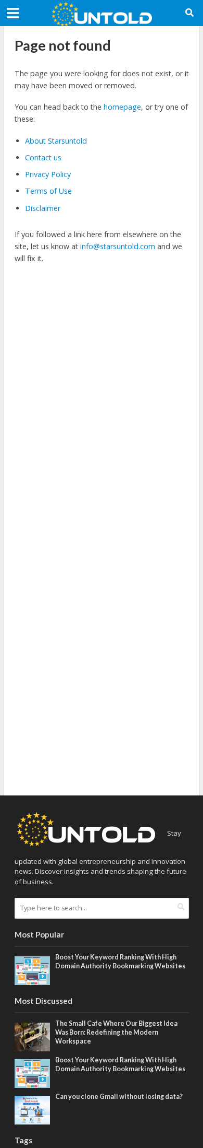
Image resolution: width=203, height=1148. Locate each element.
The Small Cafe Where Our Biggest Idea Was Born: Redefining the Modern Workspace (116, 1032)
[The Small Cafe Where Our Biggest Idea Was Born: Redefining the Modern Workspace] (32, 1036)
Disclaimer (42, 208)
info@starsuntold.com (117, 246)
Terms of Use (48, 191)
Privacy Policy (48, 174)
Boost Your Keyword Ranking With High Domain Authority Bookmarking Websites (120, 961)
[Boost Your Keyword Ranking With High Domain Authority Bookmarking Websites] (32, 970)
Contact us (43, 157)
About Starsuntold (56, 141)
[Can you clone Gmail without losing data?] (32, 1109)
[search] (180, 907)
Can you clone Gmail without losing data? (119, 1096)
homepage (122, 107)
